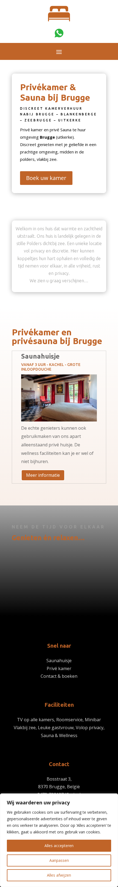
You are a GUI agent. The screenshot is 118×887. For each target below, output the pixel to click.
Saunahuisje (59, 661)
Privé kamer (59, 668)
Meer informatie (43, 475)
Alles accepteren (59, 845)
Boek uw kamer (46, 178)
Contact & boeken (59, 676)
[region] (59, 840)
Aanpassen (59, 860)
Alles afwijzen (59, 875)
